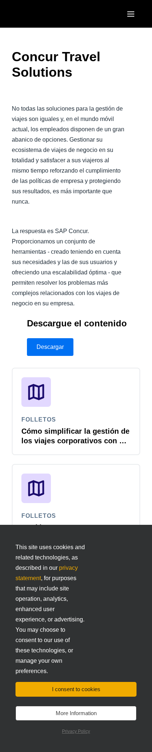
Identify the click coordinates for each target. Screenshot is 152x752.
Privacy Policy (76, 731)
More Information (76, 713)
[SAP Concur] (46, 14)
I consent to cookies (76, 689)
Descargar (50, 347)
